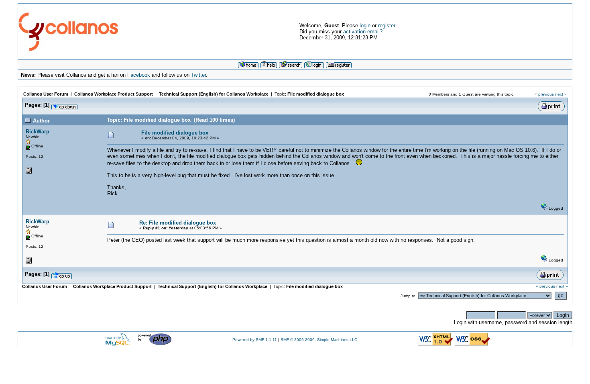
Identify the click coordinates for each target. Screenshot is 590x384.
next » (561, 94)
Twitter (198, 75)
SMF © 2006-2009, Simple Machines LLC (319, 339)
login (365, 25)
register (386, 25)
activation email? (362, 32)
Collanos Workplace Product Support (113, 94)
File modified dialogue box (315, 94)
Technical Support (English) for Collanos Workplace (214, 94)
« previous (544, 94)
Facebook (138, 75)
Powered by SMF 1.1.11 (254, 339)
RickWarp (37, 132)
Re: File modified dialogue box (177, 223)
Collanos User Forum (45, 94)
